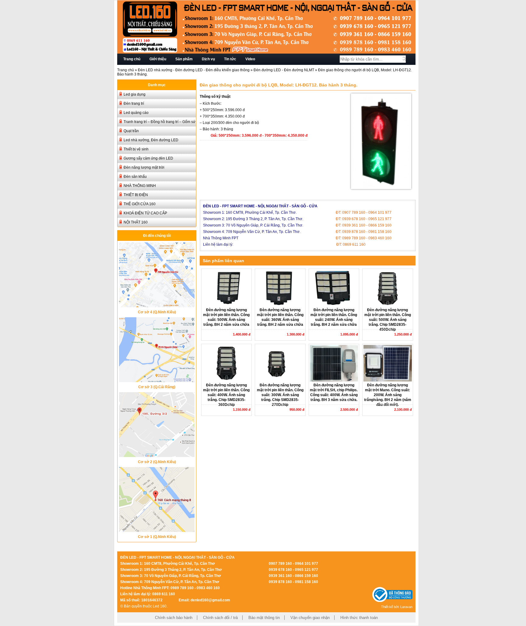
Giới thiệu (157, 59)
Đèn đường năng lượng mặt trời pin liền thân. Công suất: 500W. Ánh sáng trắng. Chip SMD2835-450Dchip (387, 320)
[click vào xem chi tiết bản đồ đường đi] (157, 305)
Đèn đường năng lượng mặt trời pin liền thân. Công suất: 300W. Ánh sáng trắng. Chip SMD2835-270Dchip (280, 395)
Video (250, 59)
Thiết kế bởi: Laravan (396, 607)
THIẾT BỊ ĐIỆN (136, 195)
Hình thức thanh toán (359, 617)
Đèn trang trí (134, 103)
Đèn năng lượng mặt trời (144, 167)
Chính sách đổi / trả (220, 617)
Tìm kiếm (404, 59)
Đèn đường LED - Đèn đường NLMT (284, 70)
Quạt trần (131, 131)
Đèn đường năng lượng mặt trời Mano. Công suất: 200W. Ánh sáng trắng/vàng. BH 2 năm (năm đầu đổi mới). (387, 395)
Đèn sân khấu (135, 176)
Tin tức (230, 59)
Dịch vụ (208, 59)
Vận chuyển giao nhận (310, 617)
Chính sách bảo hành (173, 617)
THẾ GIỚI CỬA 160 (140, 204)
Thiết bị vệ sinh (136, 149)
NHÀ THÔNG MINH (140, 186)
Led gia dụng (135, 94)
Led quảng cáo (136, 113)
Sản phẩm (184, 59)
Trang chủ (131, 59)
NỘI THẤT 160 (136, 222)
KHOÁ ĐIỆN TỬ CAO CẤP (145, 213)
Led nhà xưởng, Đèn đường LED (151, 140)
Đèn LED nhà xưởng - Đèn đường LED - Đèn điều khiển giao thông (194, 70)
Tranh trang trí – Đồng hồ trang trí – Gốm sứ (159, 122)
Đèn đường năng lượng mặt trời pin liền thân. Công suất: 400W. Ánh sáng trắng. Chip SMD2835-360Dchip (226, 395)
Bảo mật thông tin (264, 617)
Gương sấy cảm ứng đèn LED (148, 158)
